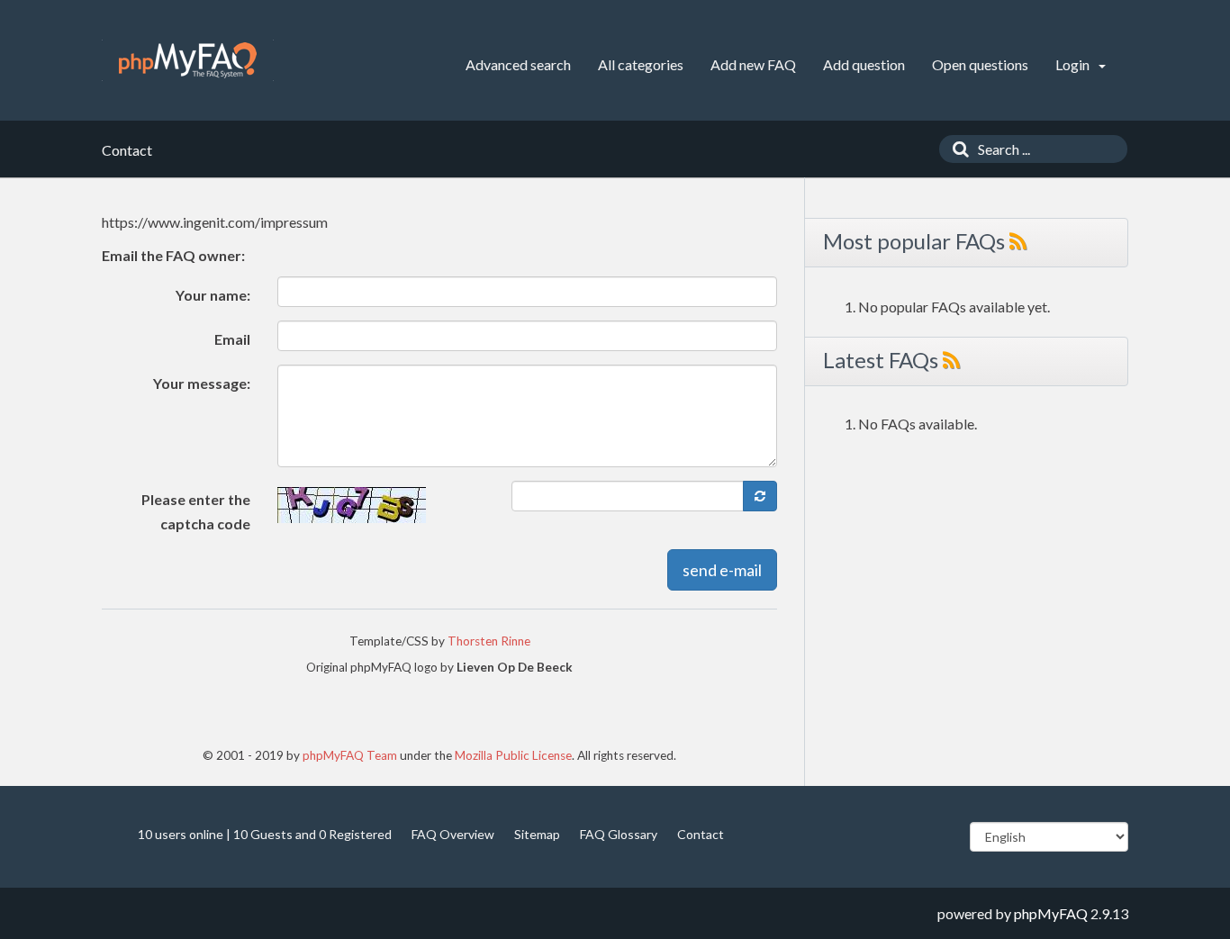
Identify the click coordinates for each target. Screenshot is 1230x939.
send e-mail (722, 570)
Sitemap (537, 834)
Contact (700, 834)
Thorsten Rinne (489, 641)
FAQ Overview (453, 834)
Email (232, 339)
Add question (864, 64)
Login (1073, 64)
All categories (640, 64)
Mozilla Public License (513, 755)
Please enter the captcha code (195, 511)
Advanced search (518, 64)
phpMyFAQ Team (350, 755)
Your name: (213, 294)
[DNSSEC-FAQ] (188, 60)
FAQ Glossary (618, 834)
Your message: (201, 383)
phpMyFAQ (1051, 913)
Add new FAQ (753, 64)
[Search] (956, 149)
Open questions (980, 64)
